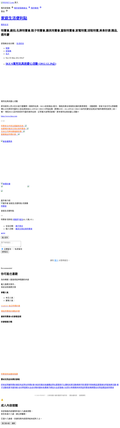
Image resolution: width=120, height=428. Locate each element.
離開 (13, 423)
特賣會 (4, 206)
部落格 (8, 51)
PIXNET (42, 395)
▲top (3, 233)
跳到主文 (4, 25)
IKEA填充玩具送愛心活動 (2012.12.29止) (31, 63)
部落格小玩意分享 (65, 388)
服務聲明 (82, 395)
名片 (7, 54)
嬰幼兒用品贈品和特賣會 (103, 388)
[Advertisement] (18, 82)
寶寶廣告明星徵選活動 (107, 385)
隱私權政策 (73, 395)
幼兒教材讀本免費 (38, 388)
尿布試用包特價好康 (26, 385)
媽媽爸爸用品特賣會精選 (83, 388)
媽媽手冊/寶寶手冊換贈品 (87, 385)
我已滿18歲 (6, 423)
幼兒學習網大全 (24, 388)
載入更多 (5, 237)
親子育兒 (19, 226)
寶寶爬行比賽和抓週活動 (66, 385)
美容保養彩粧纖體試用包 (45, 385)
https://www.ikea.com (9, 116)
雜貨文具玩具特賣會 (23, 229)
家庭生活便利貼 (14, 18)
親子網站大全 (52, 388)
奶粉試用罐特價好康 (9, 385)
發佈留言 (5, 252)
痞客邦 (16, 220)
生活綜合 (20, 44)
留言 (21, 220)
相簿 (7, 48)
